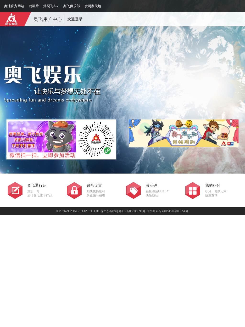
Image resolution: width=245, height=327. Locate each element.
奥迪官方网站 (14, 6)
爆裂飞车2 (51, 6)
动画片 (34, 6)
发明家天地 (92, 6)
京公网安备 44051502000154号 (167, 211)
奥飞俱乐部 (71, 6)
